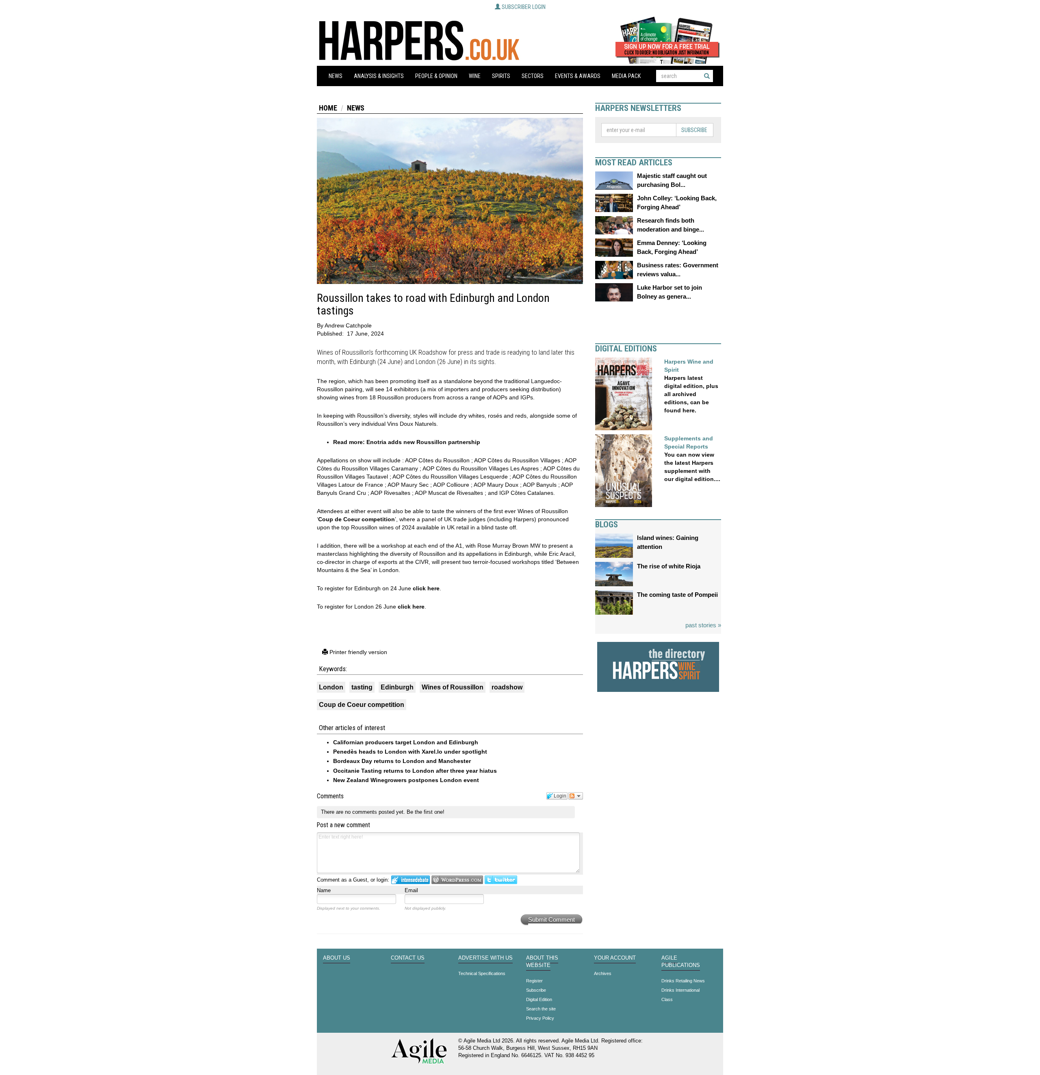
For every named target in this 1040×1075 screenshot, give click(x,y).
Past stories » (703, 625)
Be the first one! (425, 812)
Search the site (541, 1008)
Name (324, 890)
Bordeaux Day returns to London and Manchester (402, 761)
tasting (362, 687)
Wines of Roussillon (452, 687)
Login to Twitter (501, 880)
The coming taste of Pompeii (677, 594)
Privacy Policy (540, 1018)
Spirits (501, 76)
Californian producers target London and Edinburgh (405, 742)
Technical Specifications (481, 973)
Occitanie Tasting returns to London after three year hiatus (415, 770)
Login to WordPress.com (457, 880)
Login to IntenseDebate (410, 880)
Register (534, 980)
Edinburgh (397, 687)
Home (328, 108)
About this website (542, 961)
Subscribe (694, 130)
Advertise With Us (485, 958)
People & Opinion (436, 76)
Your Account (615, 958)
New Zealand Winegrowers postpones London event (406, 780)
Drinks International (680, 990)
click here (426, 588)
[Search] (707, 76)
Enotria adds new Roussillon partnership (423, 442)
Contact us (408, 958)
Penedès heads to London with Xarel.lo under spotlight (410, 751)
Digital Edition (539, 999)
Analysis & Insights (379, 76)
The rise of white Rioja (668, 566)
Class (667, 999)
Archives (602, 973)
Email (411, 890)
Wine (475, 76)
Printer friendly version (357, 652)
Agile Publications (680, 961)
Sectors (533, 76)
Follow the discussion (575, 796)
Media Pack (626, 76)
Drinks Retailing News (683, 980)
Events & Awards (577, 76)
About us (336, 958)
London (331, 687)
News (335, 76)
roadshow (507, 687)
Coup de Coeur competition (356, 519)
